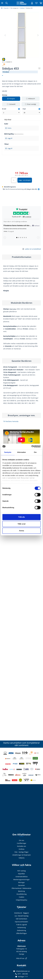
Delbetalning (21, 930)
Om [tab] (35, 452)
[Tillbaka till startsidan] (21, 3)
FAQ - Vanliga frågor (21, 852)
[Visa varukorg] (41, 3)
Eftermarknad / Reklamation (21, 888)
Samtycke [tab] (7, 452)
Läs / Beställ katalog (21, 916)
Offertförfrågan (21, 933)
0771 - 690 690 (23, 974)
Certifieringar (21, 843)
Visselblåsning (21, 894)
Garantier (21, 885)
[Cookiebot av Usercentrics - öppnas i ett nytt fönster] (31, 446)
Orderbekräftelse (22, 877)
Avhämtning (21, 927)
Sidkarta (21, 858)
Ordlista (21, 849)
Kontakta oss (21, 846)
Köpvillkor (21, 874)
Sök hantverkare (21, 919)
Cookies (21, 897)
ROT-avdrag (21, 871)
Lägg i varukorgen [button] (24, 180)
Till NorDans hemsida (10, 421)
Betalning (21, 891)
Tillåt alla (21, 517)
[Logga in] (32, 3)
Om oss (21, 840)
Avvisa (21, 531)
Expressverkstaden (21, 922)
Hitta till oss (20, 958)
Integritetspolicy (21, 900)
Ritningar (21, 882)
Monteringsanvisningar (21, 879)
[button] (38, 35)
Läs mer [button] (4, 91)
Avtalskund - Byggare (21, 913)
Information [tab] (21, 452)
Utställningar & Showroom (21, 855)
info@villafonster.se (23, 971)
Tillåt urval (21, 524)
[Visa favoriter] (36, 3)
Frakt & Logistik (21, 925)
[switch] (38, 494)
